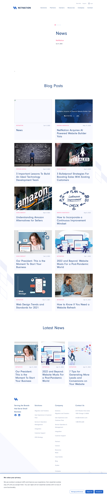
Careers (62, 8)
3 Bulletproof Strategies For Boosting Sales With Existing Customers (73, 177)
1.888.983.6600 (79, 422)
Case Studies (59, 457)
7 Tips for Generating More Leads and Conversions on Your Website (79, 378)
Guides (57, 465)
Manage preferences (77, 491)
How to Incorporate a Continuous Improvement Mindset (71, 220)
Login (91, 3)
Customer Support (40, 433)
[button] (55, 24)
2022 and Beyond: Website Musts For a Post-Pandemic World (73, 264)
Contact (90, 8)
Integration (38, 429)
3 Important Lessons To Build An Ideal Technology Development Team (33, 177)
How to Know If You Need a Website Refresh (73, 306)
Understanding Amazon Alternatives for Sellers (30, 219)
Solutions (44, 8)
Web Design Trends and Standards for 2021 (30, 306)
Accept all (99, 491)
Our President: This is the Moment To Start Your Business (30, 264)
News (61, 33)
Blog (56, 461)
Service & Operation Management (41, 423)
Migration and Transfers (42, 411)
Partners (53, 8)
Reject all (89, 491)
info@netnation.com (81, 418)
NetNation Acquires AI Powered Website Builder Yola (71, 133)
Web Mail (78, 3)
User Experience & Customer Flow (43, 416)
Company (81, 8)
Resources (71, 8)
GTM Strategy (39, 437)
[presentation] (14, 71)
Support (84, 3)
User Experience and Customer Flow (61, 419)
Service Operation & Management (61, 426)
